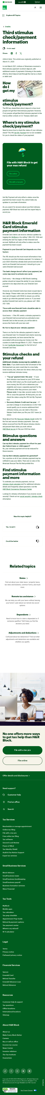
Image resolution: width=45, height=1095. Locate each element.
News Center (8, 1048)
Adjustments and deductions (23, 633)
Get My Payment (20, 133)
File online (13, 174)
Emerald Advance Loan (12, 982)
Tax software (8, 839)
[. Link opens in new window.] (10, 1090)
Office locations (9, 1008)
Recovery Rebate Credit (25, 419)
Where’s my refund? (10, 928)
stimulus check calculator (12, 484)
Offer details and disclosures (15, 775)
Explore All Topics (13, 15)
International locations (12, 1012)
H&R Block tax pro (9, 429)
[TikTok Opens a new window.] (5, 1071)
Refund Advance (9, 985)
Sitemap (6, 1015)
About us (6, 1032)
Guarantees (7, 1058)
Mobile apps (7, 909)
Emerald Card (8, 975)
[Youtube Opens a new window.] (23, 1071)
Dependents (22, 614)
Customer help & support (13, 1002)
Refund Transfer (9, 978)
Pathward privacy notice (12, 955)
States (22, 578)
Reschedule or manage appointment (17, 826)
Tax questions (8, 1005)
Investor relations (10, 1051)
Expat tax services (10, 856)
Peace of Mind (8, 846)
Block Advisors (8, 873)
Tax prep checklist (10, 915)
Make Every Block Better (12, 1035)
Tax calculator (8, 912)
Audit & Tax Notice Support (13, 852)
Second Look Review (11, 843)
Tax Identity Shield (10, 849)
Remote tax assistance (22, 596)
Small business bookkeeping (14, 879)
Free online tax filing (11, 836)
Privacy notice (8, 952)
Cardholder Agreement (16, 345)
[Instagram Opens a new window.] (17, 1071)
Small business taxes (11, 876)
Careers (6, 1038)
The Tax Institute (9, 1055)
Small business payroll (11, 882)
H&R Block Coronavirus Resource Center (17, 489)
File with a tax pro (16, 182)
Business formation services (14, 886)
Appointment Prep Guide (12, 919)
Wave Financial (8, 889)
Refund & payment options (13, 922)
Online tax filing (9, 830)
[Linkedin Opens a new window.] (29, 1071)
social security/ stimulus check (31, 496)
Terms (5, 949)
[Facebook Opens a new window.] (11, 1071)
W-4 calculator (8, 932)
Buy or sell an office (10, 1042)
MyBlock (15, 237)
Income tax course (10, 1045)
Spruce (5, 972)
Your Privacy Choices (27, 1090)
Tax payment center (10, 925)
